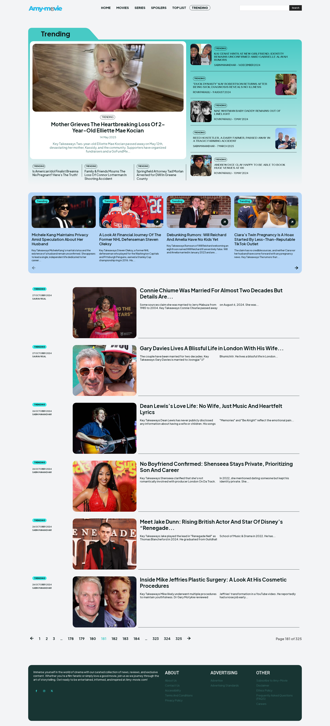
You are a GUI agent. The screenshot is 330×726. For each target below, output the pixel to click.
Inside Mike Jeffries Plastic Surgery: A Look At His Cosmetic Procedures (213, 582)
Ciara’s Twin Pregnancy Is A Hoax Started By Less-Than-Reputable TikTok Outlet (264, 239)
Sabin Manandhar (225, 64)
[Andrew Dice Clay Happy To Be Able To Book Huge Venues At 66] (201, 165)
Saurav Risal (39, 299)
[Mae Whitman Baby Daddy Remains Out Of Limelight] (201, 111)
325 (179, 638)
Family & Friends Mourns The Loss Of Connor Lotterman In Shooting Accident (106, 175)
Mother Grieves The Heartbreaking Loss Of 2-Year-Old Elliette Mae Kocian (108, 127)
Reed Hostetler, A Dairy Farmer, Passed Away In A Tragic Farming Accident (231, 139)
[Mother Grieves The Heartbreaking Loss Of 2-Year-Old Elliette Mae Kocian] (108, 78)
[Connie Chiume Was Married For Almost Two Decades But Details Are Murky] (104, 312)
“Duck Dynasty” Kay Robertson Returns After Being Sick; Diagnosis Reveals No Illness (230, 85)
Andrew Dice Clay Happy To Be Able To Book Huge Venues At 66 (249, 166)
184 (137, 638)
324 (167, 638)
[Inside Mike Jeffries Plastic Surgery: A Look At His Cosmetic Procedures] (104, 601)
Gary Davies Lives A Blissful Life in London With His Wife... (212, 348)
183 (125, 638)
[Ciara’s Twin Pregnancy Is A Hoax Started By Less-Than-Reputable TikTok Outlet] (266, 212)
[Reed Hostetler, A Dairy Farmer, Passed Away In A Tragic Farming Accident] (286, 138)
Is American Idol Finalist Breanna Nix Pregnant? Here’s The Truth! (55, 173)
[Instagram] (44, 691)
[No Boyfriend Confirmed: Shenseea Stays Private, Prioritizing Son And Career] (104, 486)
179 (82, 638)
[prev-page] (34, 268)
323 (156, 638)
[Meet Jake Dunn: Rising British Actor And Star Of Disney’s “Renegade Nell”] (104, 544)
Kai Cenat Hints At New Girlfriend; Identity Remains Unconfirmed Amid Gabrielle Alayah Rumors (251, 56)
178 (71, 638)
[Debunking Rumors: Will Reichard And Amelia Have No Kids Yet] (199, 212)
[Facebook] (36, 691)
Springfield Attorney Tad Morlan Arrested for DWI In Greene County (160, 175)
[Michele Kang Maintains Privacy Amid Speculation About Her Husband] (64, 212)
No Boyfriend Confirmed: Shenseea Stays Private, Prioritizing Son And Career (216, 466)
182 (114, 638)
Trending (107, 117)
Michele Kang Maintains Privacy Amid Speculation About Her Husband (60, 239)
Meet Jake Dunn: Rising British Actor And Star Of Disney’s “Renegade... (211, 524)
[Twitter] (52, 691)
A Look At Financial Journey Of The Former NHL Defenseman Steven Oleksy (130, 239)
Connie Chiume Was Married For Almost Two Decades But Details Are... (211, 293)
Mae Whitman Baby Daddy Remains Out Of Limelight (247, 112)
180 (93, 638)
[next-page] (296, 268)
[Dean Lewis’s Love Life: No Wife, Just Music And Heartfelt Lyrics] (104, 428)
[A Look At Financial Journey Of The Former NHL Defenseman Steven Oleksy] (131, 212)
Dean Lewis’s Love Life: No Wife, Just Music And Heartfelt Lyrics (211, 409)
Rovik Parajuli (201, 92)
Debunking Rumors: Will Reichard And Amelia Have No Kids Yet (196, 236)
